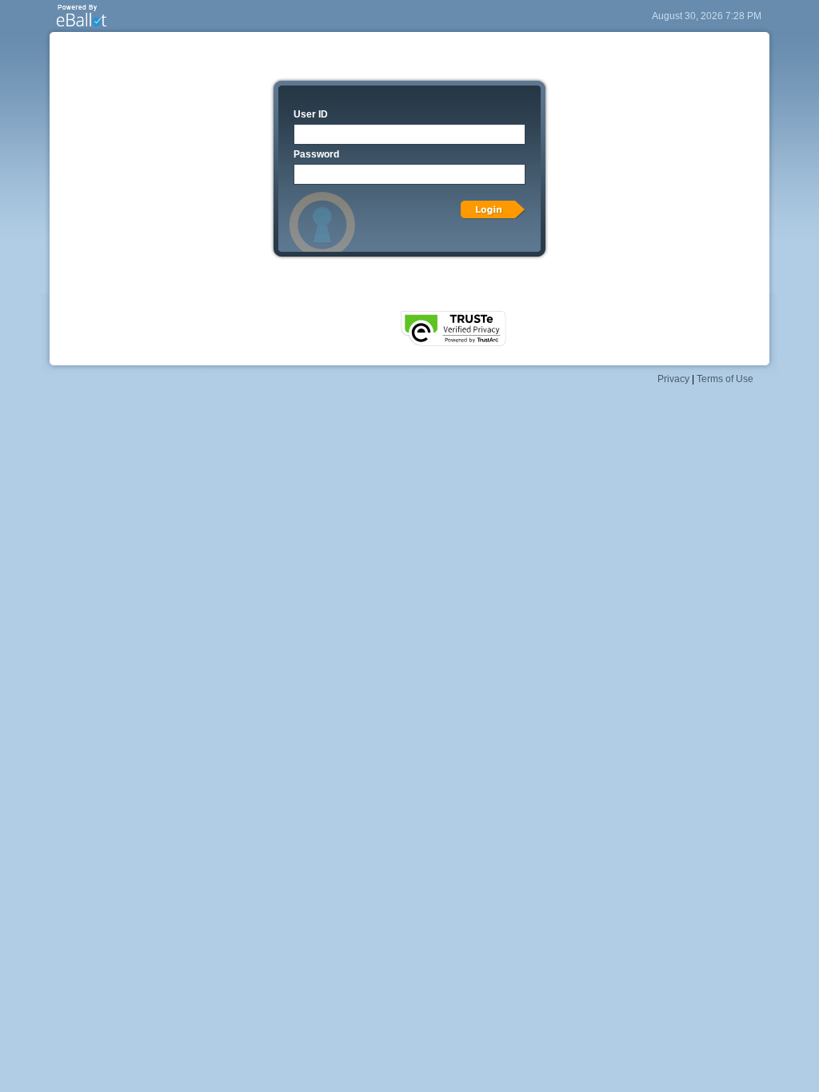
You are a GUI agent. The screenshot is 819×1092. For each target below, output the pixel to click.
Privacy (673, 379)
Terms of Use (725, 379)
